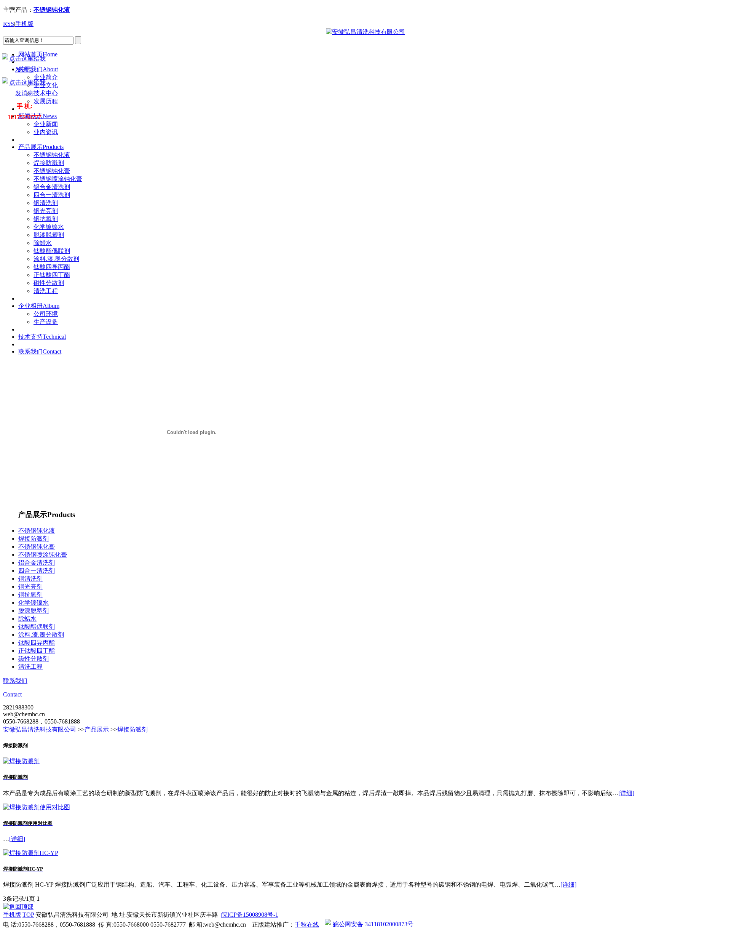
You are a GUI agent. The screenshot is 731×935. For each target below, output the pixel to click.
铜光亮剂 (46, 211)
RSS (8, 24)
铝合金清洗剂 (52, 187)
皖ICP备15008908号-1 (249, 914)
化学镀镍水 (49, 227)
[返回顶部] (18, 906)
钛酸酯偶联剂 (52, 251)
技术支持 (42, 336)
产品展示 (41, 147)
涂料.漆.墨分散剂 (56, 259)
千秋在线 (307, 924)
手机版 (24, 24)
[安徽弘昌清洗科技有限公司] (365, 32)
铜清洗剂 (46, 203)
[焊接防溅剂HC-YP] (30, 853)
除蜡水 (43, 243)
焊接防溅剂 (49, 163)
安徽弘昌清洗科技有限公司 (39, 729)
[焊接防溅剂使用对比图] (36, 807)
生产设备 (46, 322)
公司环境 (46, 314)
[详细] (626, 793)
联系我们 (39, 351)
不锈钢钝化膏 (52, 171)
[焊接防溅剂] (21, 761)
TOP (28, 914)
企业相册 (38, 306)
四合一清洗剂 (52, 195)
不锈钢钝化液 (52, 155)
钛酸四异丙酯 (52, 267)
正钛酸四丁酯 (52, 275)
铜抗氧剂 (46, 219)
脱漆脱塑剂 (49, 235)
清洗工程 (46, 291)
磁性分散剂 (49, 283)
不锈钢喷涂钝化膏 (58, 179)
